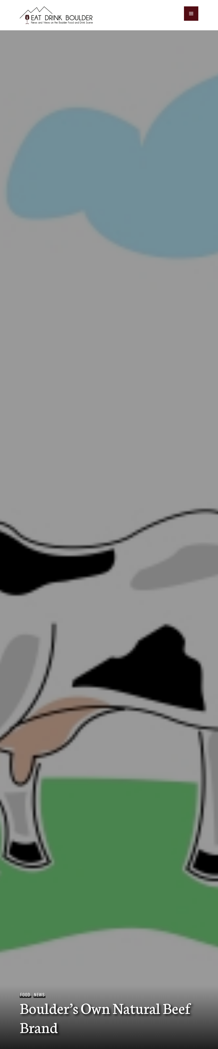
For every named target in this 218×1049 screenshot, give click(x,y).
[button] (191, 13)
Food (25, 995)
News (39, 995)
